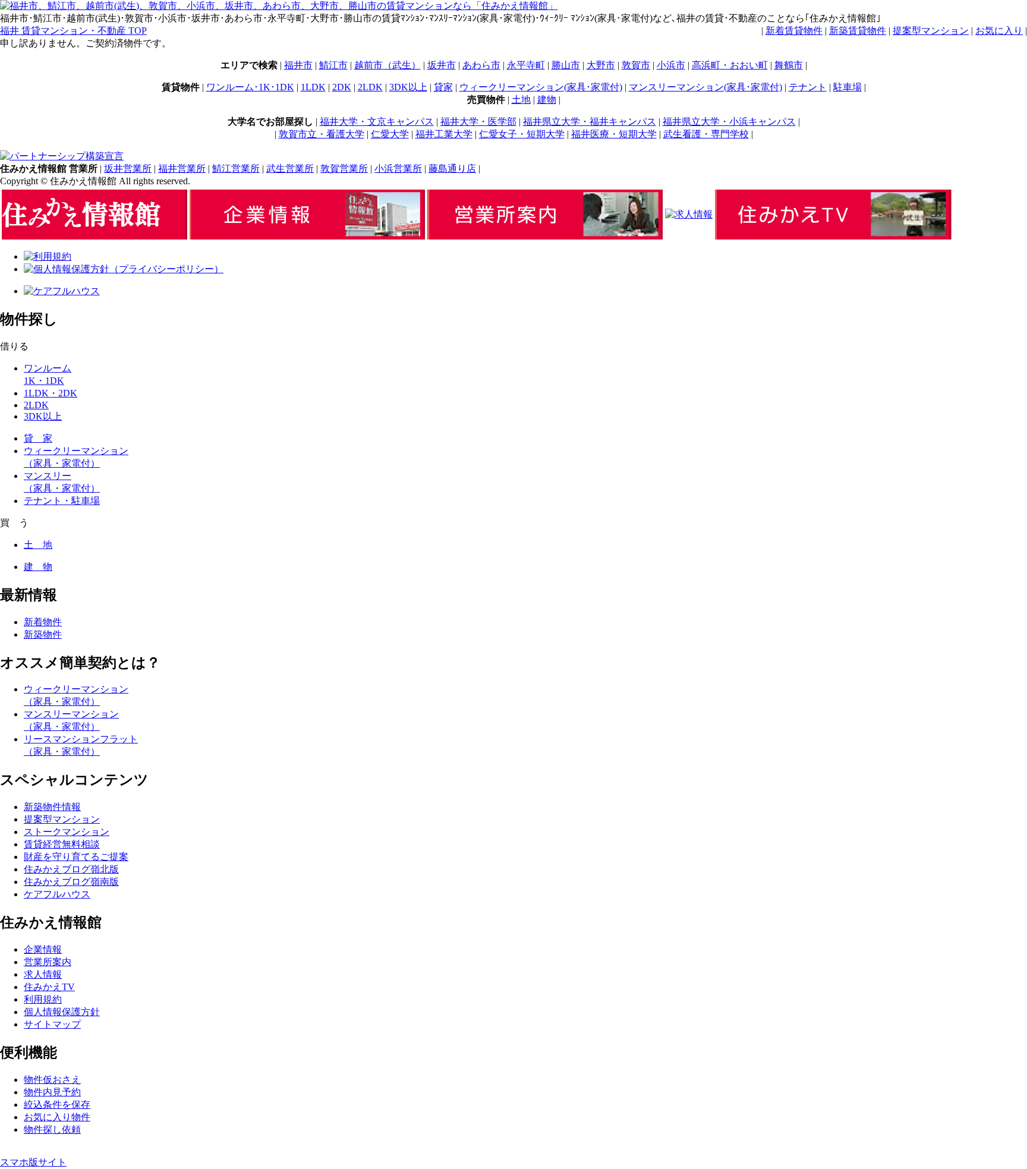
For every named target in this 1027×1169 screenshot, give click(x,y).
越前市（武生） (387, 65)
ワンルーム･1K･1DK (250, 87)
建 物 (38, 567)
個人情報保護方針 (62, 1012)
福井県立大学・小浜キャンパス (729, 121)
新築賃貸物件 (857, 31)
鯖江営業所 (236, 168)
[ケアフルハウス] (62, 291)
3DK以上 (408, 87)
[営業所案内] (545, 236)
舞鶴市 (788, 65)
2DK (341, 87)
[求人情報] (689, 214)
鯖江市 (333, 65)
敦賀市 (636, 65)
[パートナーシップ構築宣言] (62, 156)
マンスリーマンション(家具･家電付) (705, 87)
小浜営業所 (398, 168)
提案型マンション (931, 31)
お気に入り (999, 31)
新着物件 (43, 622)
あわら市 (481, 65)
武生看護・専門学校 (706, 134)
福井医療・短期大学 (614, 134)
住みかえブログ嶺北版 (71, 869)
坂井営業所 (128, 168)
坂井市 (441, 65)
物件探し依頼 (52, 1129)
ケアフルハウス (57, 894)
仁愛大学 (390, 134)
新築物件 (43, 634)
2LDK (370, 87)
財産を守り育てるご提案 (76, 857)
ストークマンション (66, 832)
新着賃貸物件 (794, 31)
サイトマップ (52, 1024)
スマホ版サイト (33, 1162)
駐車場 (847, 87)
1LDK (313, 87)
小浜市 (671, 65)
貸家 (443, 87)
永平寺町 (526, 65)
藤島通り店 (452, 168)
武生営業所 (290, 168)
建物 (546, 99)
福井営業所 (182, 168)
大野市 (601, 65)
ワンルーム (47, 368)
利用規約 (43, 999)
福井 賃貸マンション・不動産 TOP (73, 31)
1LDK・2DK (50, 393)
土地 (521, 99)
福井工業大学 (443, 134)
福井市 (298, 65)
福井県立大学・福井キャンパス (589, 121)
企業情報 (43, 949)
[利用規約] (47, 256)
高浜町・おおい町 (730, 65)
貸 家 (38, 438)
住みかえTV (49, 987)
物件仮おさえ (52, 1080)
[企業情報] (307, 236)
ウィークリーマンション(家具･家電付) (540, 87)
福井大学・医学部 (478, 121)
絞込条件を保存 (57, 1104)
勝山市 (566, 65)
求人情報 (43, 974)
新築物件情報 (52, 807)
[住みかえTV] (833, 236)
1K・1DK (44, 381)
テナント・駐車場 (62, 501)
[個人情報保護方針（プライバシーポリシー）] (123, 269)
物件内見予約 (52, 1092)
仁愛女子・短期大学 (522, 134)
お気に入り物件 (57, 1117)
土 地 (38, 545)
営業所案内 (47, 962)
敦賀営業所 (344, 168)
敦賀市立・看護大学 (321, 134)
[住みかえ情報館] (94, 236)
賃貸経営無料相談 (62, 844)
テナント (808, 87)
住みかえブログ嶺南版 (71, 882)
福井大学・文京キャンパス (377, 121)
